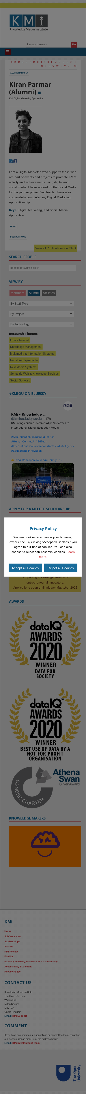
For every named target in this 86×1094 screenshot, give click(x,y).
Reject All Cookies (61, 568)
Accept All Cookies (25, 568)
